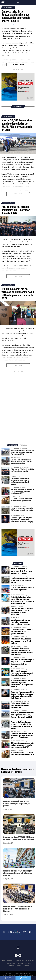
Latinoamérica (30, 961)
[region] (18, 86)
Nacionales (10, 961)
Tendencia (11, 966)
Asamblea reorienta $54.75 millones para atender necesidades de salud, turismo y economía (17, 872)
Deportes (26, 966)
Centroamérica (20, 961)
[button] (18, 86)
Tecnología (28, 963)
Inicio (3, 961)
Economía (20, 963)
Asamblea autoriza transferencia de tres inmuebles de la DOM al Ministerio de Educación (17, 908)
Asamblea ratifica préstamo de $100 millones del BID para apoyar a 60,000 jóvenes (16, 803)
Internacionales (11, 963)
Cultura (19, 966)
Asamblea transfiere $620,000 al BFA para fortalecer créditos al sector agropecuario (18, 838)
